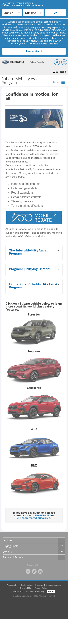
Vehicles (7, 540)
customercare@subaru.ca (33, 518)
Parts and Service (13, 557)
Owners (7, 551)
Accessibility (12, 585)
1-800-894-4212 (41, 515)
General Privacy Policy (45, 43)
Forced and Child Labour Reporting (28, 591)
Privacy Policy (41, 588)
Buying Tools (10, 546)
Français (39, 585)
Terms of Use (26, 588)
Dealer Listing (26, 585)
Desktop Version (53, 585)
